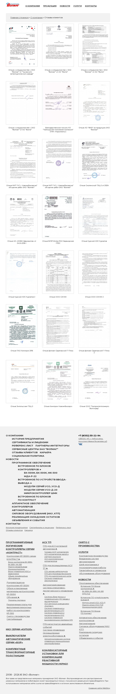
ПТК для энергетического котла (57, 576)
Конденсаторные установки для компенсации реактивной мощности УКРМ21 (55, 657)
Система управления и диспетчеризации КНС (54, 614)
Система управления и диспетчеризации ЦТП (54, 609)
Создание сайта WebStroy (99, 688)
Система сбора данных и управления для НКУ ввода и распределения (57, 599)
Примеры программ (17, 600)
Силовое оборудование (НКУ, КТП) (36, 513)
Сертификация (14, 619)
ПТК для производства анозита (57, 574)
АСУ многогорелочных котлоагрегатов (53, 560)
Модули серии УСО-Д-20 (40, 489)
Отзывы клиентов (25, 452)
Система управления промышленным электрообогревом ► (54, 633)
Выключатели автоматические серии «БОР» (18, 639)
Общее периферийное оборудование (18, 577)
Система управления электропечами (53, 579)
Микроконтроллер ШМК (40, 493)
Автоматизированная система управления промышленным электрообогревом (57, 641)
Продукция (49, 6)
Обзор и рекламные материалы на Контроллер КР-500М (20, 591)
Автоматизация (23, 510)
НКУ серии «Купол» (19, 629)
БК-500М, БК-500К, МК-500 (40, 472)
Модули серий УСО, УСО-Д (42, 486)
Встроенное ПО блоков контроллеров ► (90, 587)
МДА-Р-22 (30, 476)
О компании (32, 6)
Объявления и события (28, 520)
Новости (65, 6)
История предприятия (28, 438)
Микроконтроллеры (16, 569)
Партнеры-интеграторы (52, 445)
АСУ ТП (46, 542)
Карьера (45, 452)
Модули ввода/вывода (17, 567)
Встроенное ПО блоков (34, 496)
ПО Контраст (27, 499)
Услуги (77, 6)
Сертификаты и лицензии (30, 442)
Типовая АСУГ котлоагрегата (56, 552)
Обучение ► (13, 597)
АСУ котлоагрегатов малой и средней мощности (56, 555)
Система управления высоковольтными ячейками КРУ (58, 619)
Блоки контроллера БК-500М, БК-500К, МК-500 (20, 563)
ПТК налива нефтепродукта (56, 571)
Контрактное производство (93, 556)
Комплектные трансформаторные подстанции (20, 652)
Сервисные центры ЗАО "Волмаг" (35, 449)
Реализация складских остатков (36, 516)
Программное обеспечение (31, 462)
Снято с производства (18, 616)
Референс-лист (22, 445)
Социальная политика (28, 455)
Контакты (91, 6)
